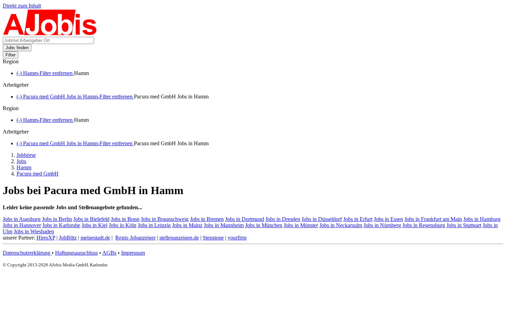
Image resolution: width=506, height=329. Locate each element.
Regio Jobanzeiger (135, 238)
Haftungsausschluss (76, 253)
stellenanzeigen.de (179, 238)
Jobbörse (26, 155)
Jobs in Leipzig (154, 225)
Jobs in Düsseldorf (322, 219)
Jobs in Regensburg (423, 225)
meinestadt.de (95, 238)
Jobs (21, 161)
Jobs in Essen (388, 219)
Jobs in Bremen (207, 219)
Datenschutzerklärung (27, 253)
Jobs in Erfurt (357, 219)
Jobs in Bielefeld (91, 219)
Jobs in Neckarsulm (340, 225)
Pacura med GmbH (38, 174)
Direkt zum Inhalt (22, 6)
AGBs (109, 253)
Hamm (24, 167)
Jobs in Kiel (94, 225)
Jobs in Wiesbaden (34, 231)
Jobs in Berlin (57, 219)
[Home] (50, 33)
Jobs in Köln (122, 225)
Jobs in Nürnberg (382, 225)
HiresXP (45, 238)
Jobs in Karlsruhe (61, 225)
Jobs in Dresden (282, 219)
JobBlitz (68, 238)
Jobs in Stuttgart (463, 225)
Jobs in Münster (301, 225)
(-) (45, 73)
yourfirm (237, 238)
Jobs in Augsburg (22, 219)
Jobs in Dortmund (244, 219)
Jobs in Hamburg (481, 219)
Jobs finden (17, 47)
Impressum (133, 253)
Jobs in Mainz (187, 225)
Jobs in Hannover (22, 225)
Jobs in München (263, 225)
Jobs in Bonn (125, 219)
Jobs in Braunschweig (165, 219)
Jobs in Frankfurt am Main (433, 219)
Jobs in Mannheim (224, 225)
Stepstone (213, 238)
